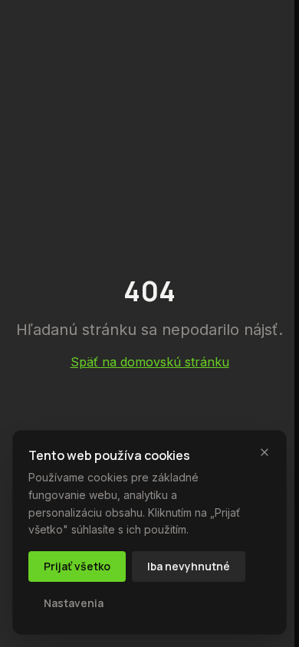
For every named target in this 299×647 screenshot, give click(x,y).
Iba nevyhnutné (188, 566)
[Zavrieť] (264, 452)
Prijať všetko (77, 566)
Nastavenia (74, 603)
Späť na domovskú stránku (150, 361)
